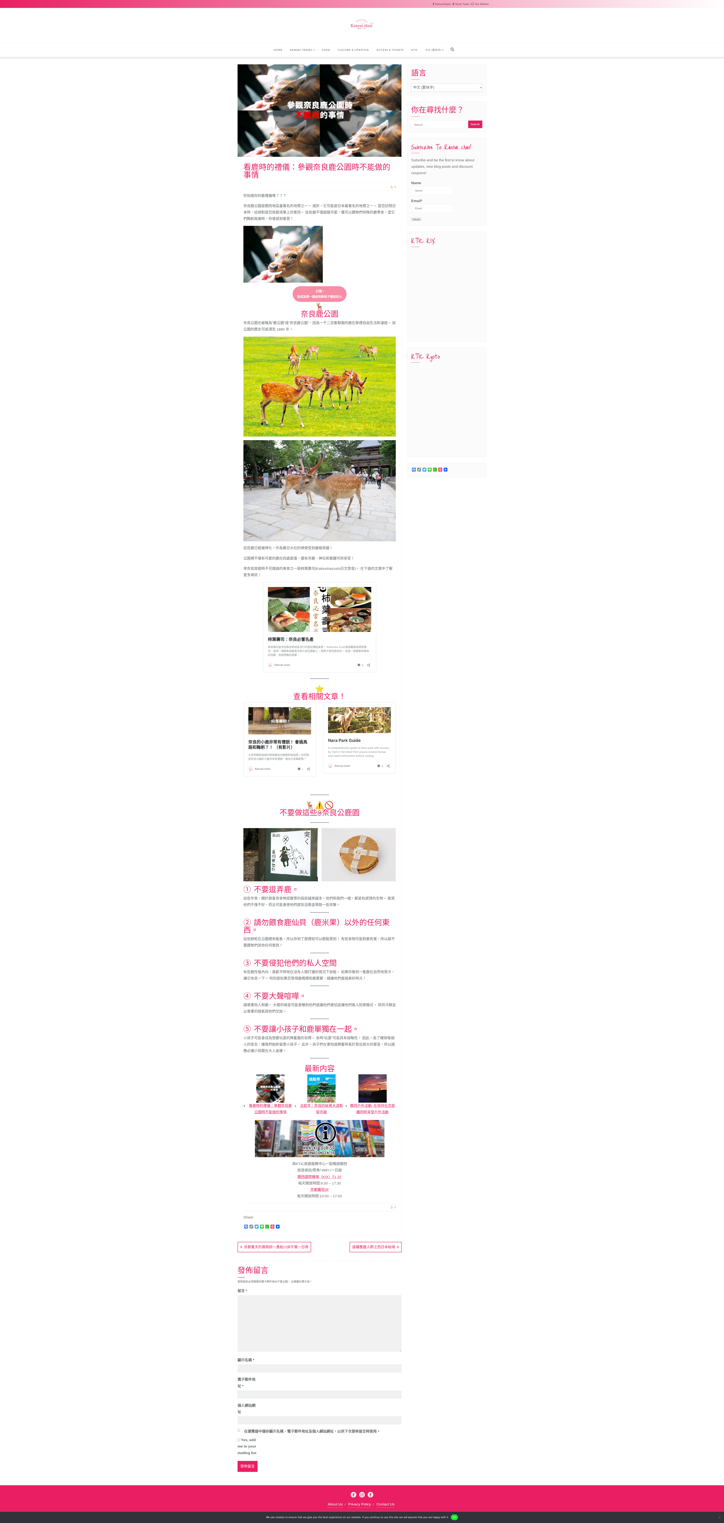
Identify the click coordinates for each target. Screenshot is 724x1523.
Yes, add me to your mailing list (247, 1446)
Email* (416, 201)
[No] (719, 1517)
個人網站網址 (246, 1409)
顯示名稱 (246, 1360)
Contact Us (386, 1504)
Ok (454, 1517)
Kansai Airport (443, 4)
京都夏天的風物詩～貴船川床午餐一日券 (276, 1247)
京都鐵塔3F (319, 1190)
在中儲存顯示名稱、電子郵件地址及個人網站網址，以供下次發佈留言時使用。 (312, 1431)
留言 (242, 1291)
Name (416, 183)
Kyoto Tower (462, 4)
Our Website (481, 4)
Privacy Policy (359, 1504)
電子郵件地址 (246, 1383)
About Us (335, 1504)
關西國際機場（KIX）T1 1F (320, 1177)
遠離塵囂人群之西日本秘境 (373, 1247)
